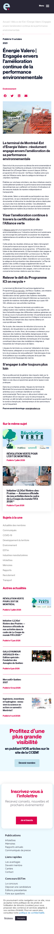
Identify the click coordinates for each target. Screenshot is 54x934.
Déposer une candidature (18, 887)
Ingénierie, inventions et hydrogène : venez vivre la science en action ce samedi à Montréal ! (13, 705)
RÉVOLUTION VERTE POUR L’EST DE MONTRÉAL (22, 455)
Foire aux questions (15, 893)
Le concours (11, 883)
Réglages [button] (8, 918)
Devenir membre (13, 865)
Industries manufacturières (15, 555)
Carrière (9, 868)
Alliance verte (9, 230)
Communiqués (9, 530)
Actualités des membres (14, 525)
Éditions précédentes (16, 890)
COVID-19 (7, 535)
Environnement (10, 545)
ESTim (6, 550)
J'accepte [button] (21, 918)
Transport (7, 580)
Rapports (7, 570)
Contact (9, 872)
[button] (44, 6)
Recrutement (9, 575)
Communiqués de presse (18, 850)
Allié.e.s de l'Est (18, 22)
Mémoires (7, 565)
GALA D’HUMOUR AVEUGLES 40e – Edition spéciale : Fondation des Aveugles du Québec (13, 657)
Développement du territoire (16, 540)
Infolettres (7, 560)
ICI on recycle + (19, 291)
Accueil (6, 22)
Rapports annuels (14, 847)
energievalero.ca (33, 409)
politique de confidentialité (31, 913)
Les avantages (12, 862)
